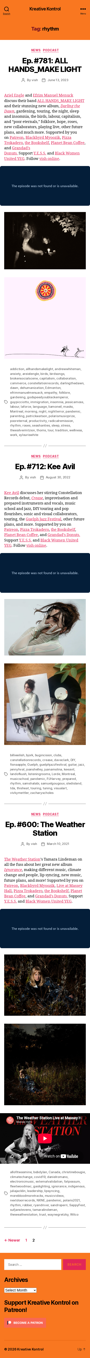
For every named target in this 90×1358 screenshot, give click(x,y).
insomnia (56, 402)
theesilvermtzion (22, 430)
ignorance (59, 1186)
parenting (17, 416)
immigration (39, 402)
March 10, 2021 (58, 844)
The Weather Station (22, 859)
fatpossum (72, 1181)
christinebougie (73, 1172)
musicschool (19, 779)
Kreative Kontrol (45, 9)
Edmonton (52, 388)
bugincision (43, 755)
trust (42, 1214)
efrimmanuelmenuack (26, 393)
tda (12, 788)
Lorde (56, 774)
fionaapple (18, 765)
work (13, 435)
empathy (50, 393)
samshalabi (30, 783)
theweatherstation (23, 1214)
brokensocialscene (24, 378)
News (36, 50)
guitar (72, 765)
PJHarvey (54, 779)
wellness (75, 430)
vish (35, 80)
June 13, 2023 (58, 80)
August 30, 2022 (58, 477)
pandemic (73, 411)
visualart (60, 788)
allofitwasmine (21, 1172)
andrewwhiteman (67, 369)
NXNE (41, 1200)
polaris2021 (71, 1200)
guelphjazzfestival (52, 765)
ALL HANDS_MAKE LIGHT (60, 100)
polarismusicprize (62, 416)
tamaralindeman (44, 1210)
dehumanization (32, 388)
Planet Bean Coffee (68, 143)
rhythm (15, 425)
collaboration (66, 378)
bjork (29, 755)
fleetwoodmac (21, 1186)
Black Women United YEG (49, 901)
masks (68, 407)
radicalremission (60, 421)
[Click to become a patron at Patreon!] (45, 1323)
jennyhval (17, 769)
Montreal (16, 411)
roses (26, 425)
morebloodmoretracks (26, 1196)
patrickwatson (36, 416)
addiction (17, 369)
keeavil (69, 769)
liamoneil (55, 407)
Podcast (51, 50)
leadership (34, 1191)
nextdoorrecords (22, 1200)
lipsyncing (51, 1191)
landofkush (18, 774)
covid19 (39, 1177)
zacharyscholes (41, 793)
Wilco (74, 1214)
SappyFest (77, 1205)
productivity (38, 421)
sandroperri (59, 1205)
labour (14, 407)
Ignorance (13, 869)
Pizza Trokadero (34, 529)
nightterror (56, 411)
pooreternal (18, 421)
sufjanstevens (20, 1210)
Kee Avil (11, 493)
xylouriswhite (29, 435)
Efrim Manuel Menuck (53, 95)
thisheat (23, 788)
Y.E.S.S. (39, 153)
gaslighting (41, 1186)
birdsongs (57, 374)
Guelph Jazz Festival (43, 519)
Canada (54, 1172)
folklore (64, 393)
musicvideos (54, 1196)
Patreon (17, 137)
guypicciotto (19, 402)
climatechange (21, 1177)
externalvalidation (49, 1181)
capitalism (47, 378)
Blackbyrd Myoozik (43, 137)
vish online (49, 158)
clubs (57, 755)
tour (50, 430)
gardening (18, 397)
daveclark (61, 760)
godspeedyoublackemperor (47, 397)
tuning (47, 788)
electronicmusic (22, 1181)
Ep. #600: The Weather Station (45, 829)
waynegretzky (58, 1214)
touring (35, 788)
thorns (41, 430)
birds (44, 374)
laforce (26, 407)
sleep (55, 425)
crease (47, 760)
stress (65, 425)
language (40, 407)
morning (31, 411)
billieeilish (17, 755)
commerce (18, 383)
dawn (14, 388)
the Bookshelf (37, 143)
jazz (81, 765)
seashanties (41, 425)
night (42, 411)
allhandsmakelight (39, 369)
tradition (61, 430)
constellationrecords (43, 383)
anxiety (15, 374)
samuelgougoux (53, 783)
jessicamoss (74, 402)
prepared (69, 779)
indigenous (76, 1186)
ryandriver (41, 1205)
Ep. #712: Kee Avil (45, 466)
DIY (73, 760)
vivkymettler (19, 793)
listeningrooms (39, 774)
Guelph (32, 765)
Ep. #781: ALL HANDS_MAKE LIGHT (44, 65)
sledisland (73, 783)
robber (27, 1205)
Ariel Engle (14, 95)
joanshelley (34, 769)
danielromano (57, 1177)
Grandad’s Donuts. (64, 535)
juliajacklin (18, 1191)
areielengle (30, 374)
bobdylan (40, 1172)
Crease (37, 498)
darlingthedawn (72, 383)
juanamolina (53, 769)
